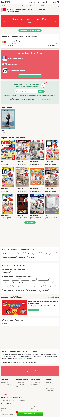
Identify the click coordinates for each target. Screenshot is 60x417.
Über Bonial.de (4, 382)
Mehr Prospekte (30, 222)
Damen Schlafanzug (43, 279)
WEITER (30, 22)
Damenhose (31, 283)
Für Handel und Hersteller (7, 384)
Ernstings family (22, 358)
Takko (5, 323)
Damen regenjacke (49, 283)
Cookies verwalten (34, 410)
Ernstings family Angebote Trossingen (30, 30)
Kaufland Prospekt (20, 384)
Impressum (33, 406)
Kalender (39, 283)
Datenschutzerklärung (45, 99)
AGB (2, 410)
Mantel (14, 283)
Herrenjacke (15, 279)
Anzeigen (55, 5)
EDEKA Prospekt (20, 382)
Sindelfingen (22, 257)
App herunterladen (50, 388)
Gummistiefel (6, 286)
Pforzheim (20, 253)
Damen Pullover (17, 286)
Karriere (3, 386)
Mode (18, 5)
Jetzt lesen (34, 310)
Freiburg (13, 253)
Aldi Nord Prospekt (35, 382)
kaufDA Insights (49, 386)
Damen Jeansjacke (8, 290)
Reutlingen (29, 253)
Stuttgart (5, 253)
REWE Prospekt (19, 386)
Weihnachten (6, 272)
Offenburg (31, 257)
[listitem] (8, 122)
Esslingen (36, 253)
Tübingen (53, 253)
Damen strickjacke (29, 286)
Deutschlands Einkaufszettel (49, 383)
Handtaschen (6, 283)
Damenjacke (6, 279)
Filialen (13, 5)
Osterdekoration (20, 290)
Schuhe (34, 279)
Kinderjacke (22, 283)
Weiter (41, 91)
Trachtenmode (25, 279)
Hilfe (2, 406)
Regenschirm (44, 290)
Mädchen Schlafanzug (33, 290)
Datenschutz (4, 408)
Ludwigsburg (45, 253)
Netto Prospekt (34, 384)
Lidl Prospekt (34, 386)
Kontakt (32, 408)
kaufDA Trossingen (5, 5)
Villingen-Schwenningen (9, 257)
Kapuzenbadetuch (50, 286)
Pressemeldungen (50, 390)
